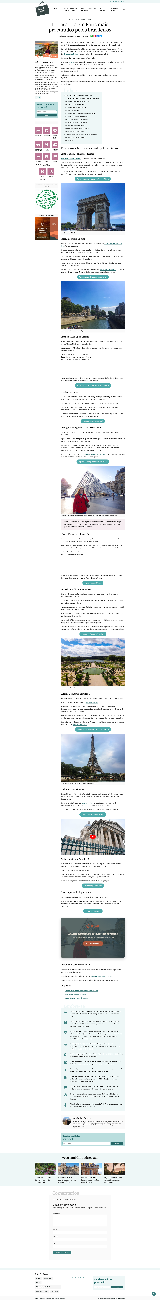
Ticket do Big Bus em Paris (93, 886)
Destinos (57, 9)
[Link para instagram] (116, 1)
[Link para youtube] (121, 1)
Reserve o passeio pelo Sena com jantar (93, 277)
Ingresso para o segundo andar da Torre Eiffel (93, 729)
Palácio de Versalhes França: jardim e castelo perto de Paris (90, 1180)
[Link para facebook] (111, 1)
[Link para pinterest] (119, 1)
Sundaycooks (121, 1298)
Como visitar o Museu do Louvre (76, 998)
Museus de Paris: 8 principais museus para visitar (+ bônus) (67, 1180)
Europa (83, 19)
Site (54, 1243)
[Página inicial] (42, 9)
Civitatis (71, 62)
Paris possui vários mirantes (71, 158)
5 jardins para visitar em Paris (75, 994)
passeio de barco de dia (108, 270)
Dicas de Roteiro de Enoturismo (88, 9)
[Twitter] (101, 36)
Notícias (55, 1292)
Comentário (57, 1213)
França (88, 19)
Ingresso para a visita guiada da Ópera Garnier (93, 386)
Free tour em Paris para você (93, 421)
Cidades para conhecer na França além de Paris (81, 991)
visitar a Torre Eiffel (80, 725)
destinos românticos (71, 54)
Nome (55, 1229)
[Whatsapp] (91, 36)
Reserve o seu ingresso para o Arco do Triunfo (93, 179)
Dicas (38, 1282)
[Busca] (124, 9)
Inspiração (48, 1278)
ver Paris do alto (92, 702)
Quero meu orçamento (93, 943)
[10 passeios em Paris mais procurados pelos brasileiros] (45, 1169)
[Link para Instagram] (39, 97)
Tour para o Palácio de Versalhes (93, 634)
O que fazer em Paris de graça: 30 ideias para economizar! (113, 1180)
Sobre (38, 1278)
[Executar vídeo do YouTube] (93, 837)
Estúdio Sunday (111, 1298)
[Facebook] (97, 36)
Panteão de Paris (87, 803)
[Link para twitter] (113, 1)
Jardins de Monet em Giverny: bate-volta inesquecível (43, 1180)
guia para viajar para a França (101, 976)
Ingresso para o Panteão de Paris (93, 814)
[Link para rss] (124, 1)
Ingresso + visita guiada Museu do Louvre (93, 462)
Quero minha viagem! (92, 911)
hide (91, 95)
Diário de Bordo (114, 9)
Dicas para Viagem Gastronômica (71, 9)
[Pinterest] (95, 36)
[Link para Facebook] (36, 97)
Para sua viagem (103, 9)
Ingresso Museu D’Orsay (93, 583)
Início (71, 19)
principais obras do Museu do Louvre (92, 454)
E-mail (55, 1236)
